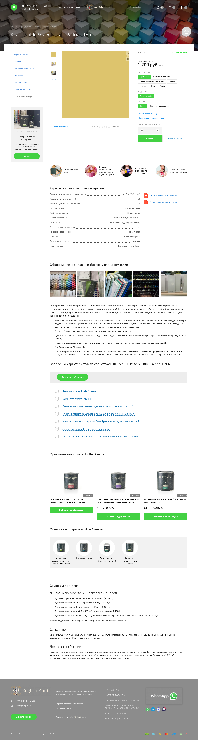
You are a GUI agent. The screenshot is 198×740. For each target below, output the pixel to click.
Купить (149, 139)
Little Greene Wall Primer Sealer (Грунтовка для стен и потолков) (165, 500)
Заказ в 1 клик (175, 139)
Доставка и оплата (116, 713)
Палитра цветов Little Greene (122, 700)
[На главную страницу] (99, 7)
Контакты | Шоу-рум (117, 719)
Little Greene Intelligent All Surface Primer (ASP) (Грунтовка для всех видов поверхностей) (118, 500)
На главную (112, 690)
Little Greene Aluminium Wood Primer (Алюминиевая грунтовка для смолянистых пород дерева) (70, 500)
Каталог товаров (115, 695)
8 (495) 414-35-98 (34, 6)
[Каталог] (12, 27)
